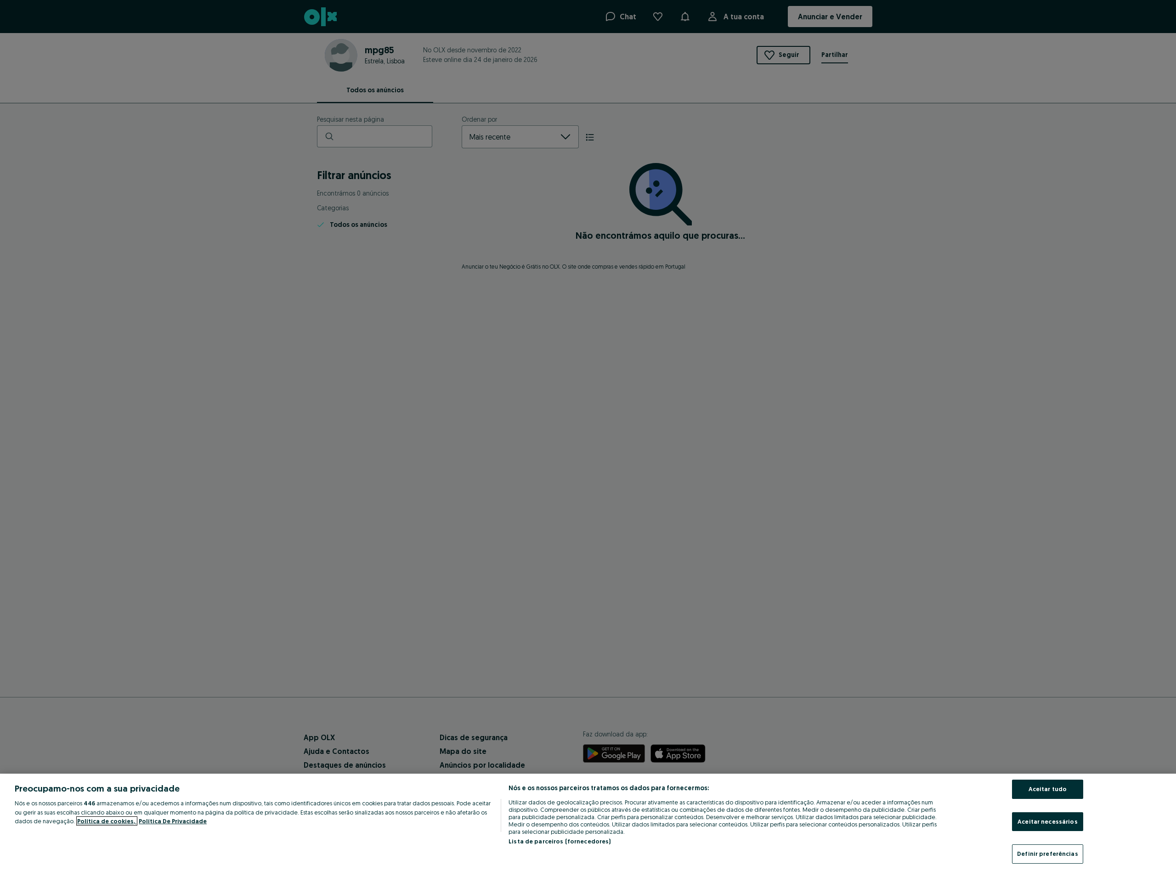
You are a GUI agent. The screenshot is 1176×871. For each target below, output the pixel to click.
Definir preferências (1047, 853)
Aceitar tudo (1048, 788)
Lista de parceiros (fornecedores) (560, 841)
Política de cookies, (106, 821)
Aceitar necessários (1047, 821)
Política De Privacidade (173, 821)
